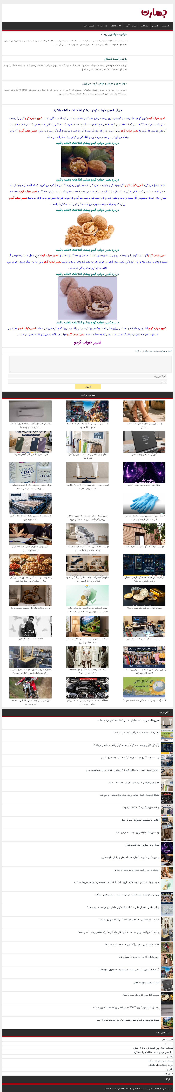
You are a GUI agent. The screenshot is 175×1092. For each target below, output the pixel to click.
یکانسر (170, 1056)
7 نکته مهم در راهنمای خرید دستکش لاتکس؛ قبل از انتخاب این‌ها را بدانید (144, 517)
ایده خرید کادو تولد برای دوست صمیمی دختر (30, 608)
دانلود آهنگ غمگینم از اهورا (31, 639)
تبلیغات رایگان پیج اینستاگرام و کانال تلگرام (153, 1048)
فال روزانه (102, 26)
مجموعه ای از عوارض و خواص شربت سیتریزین (104, 83)
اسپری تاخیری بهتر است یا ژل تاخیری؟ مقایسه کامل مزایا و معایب (87, 486)
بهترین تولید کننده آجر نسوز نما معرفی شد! (144, 546)
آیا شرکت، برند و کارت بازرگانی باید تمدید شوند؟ (144, 700)
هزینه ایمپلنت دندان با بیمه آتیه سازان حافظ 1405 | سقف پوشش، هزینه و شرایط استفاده (88, 609)
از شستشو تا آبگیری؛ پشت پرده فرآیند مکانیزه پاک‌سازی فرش (30, 517)
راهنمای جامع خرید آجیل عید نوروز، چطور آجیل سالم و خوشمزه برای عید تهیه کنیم (30, 579)
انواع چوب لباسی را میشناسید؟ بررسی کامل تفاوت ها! (87, 456)
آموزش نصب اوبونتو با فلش (144, 454)
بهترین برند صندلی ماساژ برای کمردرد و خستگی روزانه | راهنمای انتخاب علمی (87, 548)
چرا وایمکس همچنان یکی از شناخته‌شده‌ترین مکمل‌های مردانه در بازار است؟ (30, 486)
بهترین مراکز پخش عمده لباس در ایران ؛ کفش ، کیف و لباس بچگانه (144, 671)
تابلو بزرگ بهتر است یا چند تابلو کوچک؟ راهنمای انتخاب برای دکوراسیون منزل (87, 579)
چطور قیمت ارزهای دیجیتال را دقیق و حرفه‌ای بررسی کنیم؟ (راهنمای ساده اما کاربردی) (88, 517)
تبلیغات (145, 26)
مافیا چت (168, 1069)
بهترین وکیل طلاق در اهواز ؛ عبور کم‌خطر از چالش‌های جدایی (30, 548)
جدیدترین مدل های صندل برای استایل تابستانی (144, 425)
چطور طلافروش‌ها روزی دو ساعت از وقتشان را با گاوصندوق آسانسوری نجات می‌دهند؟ (30, 671)
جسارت (166, 26)
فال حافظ (116, 26)
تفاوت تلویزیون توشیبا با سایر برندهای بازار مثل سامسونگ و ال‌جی (87, 640)
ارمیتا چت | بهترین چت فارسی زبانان (144, 485)
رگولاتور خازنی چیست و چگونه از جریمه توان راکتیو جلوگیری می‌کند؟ (145, 579)
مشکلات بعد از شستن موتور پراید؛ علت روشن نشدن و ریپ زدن (87, 702)
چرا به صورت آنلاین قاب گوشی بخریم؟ (31, 454)
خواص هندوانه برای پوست (114, 34)
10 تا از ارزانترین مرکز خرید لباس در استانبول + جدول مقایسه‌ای (87, 425)
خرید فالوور (167, 1039)
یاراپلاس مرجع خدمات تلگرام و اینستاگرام (153, 1052)
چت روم (169, 1044)
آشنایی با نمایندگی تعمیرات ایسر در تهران (144, 639)
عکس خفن (88, 26)
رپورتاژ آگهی (131, 26)
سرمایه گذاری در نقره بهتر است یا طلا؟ (144, 608)
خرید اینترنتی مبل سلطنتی (160, 1065)
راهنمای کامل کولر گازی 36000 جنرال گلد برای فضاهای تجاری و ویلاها (30, 425)
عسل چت (168, 1073)
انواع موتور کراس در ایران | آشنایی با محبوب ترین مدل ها (31, 702)
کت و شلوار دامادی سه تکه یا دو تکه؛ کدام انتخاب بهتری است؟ (87, 671)
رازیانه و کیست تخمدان (115, 59)
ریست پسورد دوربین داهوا (160, 1061)
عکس (155, 26)
